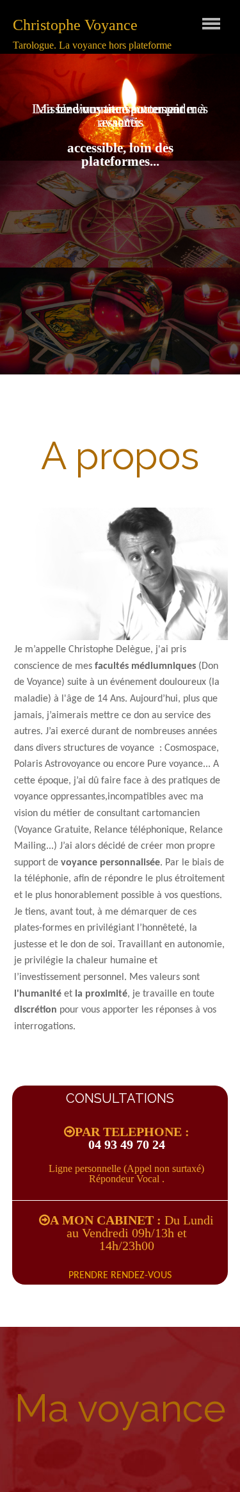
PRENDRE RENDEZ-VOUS (120, 1276)
